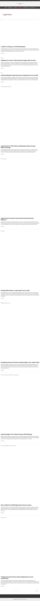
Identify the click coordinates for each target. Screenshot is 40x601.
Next (37, 590)
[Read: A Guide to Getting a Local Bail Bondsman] (20, 32)
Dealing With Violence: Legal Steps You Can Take (15, 290)
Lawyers (15, 7)
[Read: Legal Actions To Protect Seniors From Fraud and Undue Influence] (20, 187)
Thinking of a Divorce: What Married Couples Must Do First (18, 60)
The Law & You (32, 7)
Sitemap (26, 599)
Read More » (2, 53)
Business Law (10, 7)
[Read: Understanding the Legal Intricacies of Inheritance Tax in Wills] (2, 72)
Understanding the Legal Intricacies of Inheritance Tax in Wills (19, 75)
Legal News (20, 7)
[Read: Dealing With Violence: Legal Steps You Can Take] (20, 259)
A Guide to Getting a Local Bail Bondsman (13, 46)
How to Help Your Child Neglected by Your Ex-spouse (16, 505)
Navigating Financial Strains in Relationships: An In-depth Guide (20, 362)
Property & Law (26, 7)
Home (6, 7)
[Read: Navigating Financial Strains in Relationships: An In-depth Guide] (20, 331)
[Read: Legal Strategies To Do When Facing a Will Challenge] (20, 403)
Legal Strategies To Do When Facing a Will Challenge (16, 434)
